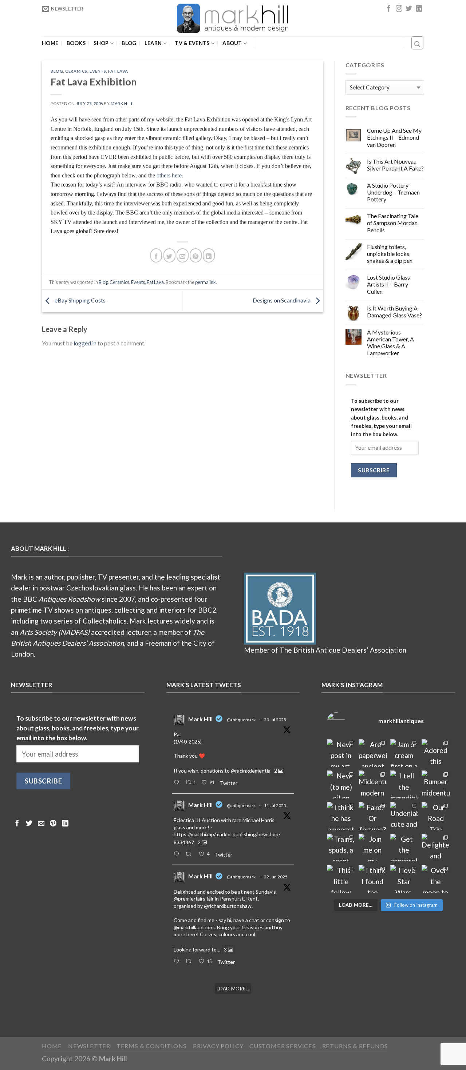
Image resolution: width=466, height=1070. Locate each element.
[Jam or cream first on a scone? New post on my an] (404, 753)
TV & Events (192, 43)
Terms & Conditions (151, 1045)
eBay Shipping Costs (80, 300)
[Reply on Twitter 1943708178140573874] (178, 854)
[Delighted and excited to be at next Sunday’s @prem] (436, 848)
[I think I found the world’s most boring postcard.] (373, 879)
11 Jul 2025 (275, 805)
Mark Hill (122, 103)
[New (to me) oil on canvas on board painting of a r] (341, 784)
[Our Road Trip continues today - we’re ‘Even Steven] (436, 816)
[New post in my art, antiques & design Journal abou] (341, 753)
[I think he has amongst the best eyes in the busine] (341, 816)
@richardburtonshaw (228, 906)
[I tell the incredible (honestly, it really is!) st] (404, 784)
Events (98, 71)
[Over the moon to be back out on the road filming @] (436, 879)
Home (50, 43)
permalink (205, 282)
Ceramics (76, 71)
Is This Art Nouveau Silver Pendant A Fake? (395, 165)
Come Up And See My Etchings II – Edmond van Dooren (394, 137)
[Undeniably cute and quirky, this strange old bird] (404, 816)
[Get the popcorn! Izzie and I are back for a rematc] (404, 848)
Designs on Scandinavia (282, 300)
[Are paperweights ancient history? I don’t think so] (373, 753)
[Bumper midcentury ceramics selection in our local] (436, 784)
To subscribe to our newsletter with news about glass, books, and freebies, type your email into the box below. (381, 417)
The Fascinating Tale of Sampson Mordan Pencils (392, 222)
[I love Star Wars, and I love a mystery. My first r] (404, 879)
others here (169, 175)
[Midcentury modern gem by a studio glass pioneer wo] (373, 784)
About (232, 43)
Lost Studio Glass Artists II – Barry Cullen (388, 284)
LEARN (153, 43)
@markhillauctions (194, 927)
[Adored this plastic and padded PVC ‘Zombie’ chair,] (436, 753)
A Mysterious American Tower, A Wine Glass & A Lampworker (390, 343)
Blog (129, 43)
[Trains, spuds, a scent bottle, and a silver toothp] (341, 848)
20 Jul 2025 (275, 719)
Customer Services (282, 1045)
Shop (101, 43)
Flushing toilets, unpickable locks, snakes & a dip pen (389, 253)
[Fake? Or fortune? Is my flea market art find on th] (373, 816)
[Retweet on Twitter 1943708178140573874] (190, 854)
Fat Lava (118, 71)
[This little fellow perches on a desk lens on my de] (341, 879)
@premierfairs (189, 898)
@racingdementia (250, 771)
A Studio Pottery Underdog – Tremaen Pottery (393, 192)
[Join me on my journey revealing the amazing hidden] (373, 848)
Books (76, 43)
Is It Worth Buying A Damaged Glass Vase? (394, 311)
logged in (85, 343)
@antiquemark (241, 719)
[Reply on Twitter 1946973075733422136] (178, 783)
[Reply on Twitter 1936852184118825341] (178, 961)
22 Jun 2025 (276, 876)
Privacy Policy (218, 1045)
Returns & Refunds (355, 1045)
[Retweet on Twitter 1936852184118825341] (190, 961)
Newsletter (89, 1045)
